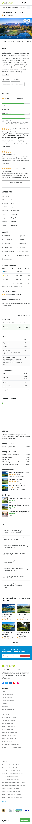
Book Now (25, 820)
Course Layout (8, 84)
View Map (15, 80)
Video (7, 80)
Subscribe (24, 656)
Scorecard (19, 84)
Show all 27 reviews (16, 182)
